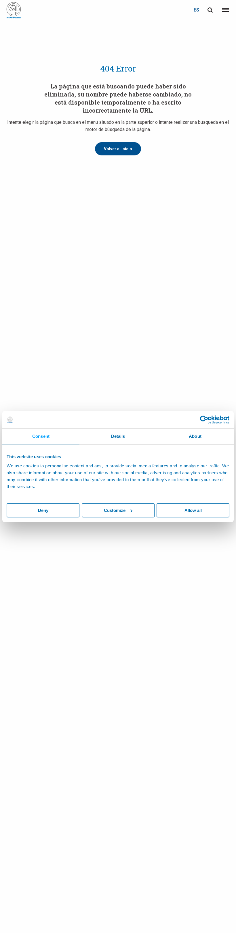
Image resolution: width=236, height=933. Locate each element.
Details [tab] (118, 436)
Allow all (193, 510)
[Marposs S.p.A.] (13, 10)
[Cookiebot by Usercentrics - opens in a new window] (204, 419)
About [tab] (195, 436)
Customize (114, 510)
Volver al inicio (118, 148)
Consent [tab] (41, 436)
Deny (43, 510)
